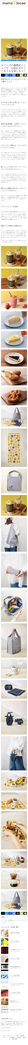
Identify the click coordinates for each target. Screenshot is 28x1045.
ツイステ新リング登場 (15, 992)
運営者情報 (14, 1039)
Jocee (3, 1035)
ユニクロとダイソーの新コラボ (17, 983)
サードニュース (11, 1035)
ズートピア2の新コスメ (15, 941)
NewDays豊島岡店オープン (16, 966)
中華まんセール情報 (14, 932)
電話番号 (22, 1035)
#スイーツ (4, 60)
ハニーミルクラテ (5, 921)
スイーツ (16, 920)
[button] (2, 3)
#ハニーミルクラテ (22, 60)
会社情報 (19, 1037)
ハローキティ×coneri (14, 958)
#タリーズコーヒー (12, 60)
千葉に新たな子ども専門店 (16, 1009)
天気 (17, 1035)
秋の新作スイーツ (14, 1001)
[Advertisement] (14, 21)
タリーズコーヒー (22, 920)
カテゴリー (5, 1037)
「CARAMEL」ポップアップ (16, 949)
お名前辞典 (12, 1037)
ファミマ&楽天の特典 (15, 975)
